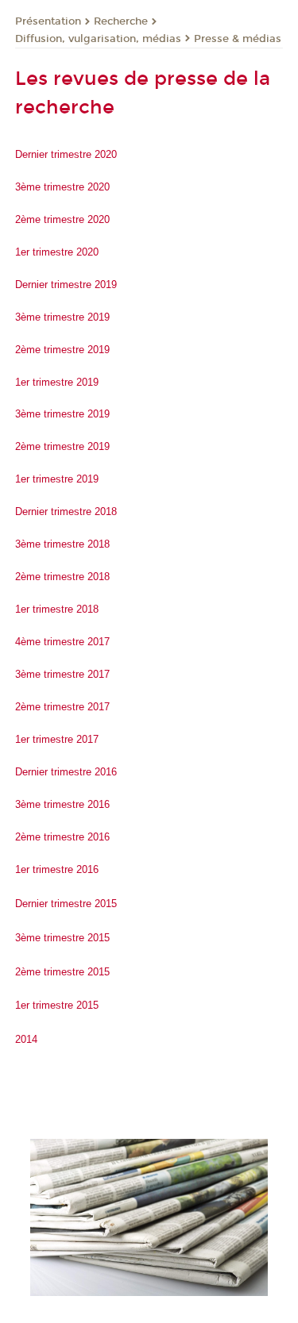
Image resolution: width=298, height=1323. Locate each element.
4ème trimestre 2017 (62, 642)
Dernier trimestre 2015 (66, 904)
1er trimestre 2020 (57, 252)
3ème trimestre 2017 (62, 674)
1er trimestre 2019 (57, 382)
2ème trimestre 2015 (62, 972)
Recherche (121, 21)
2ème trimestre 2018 (62, 577)
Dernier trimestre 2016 (66, 772)
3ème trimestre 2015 (62, 938)
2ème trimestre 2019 (62, 350)
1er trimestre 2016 (57, 869)
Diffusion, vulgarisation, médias (98, 39)
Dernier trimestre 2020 (66, 154)
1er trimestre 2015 (57, 1005)
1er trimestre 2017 (57, 739)
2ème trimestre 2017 (62, 707)
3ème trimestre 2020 (62, 187)
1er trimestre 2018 (57, 609)
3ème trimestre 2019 (62, 317)
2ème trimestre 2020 (62, 219)
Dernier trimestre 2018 (66, 511)
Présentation (48, 21)
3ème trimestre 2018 (62, 544)
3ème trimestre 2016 (62, 804)
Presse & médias (237, 39)
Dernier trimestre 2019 (66, 284)
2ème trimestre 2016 (62, 837)
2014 (26, 1039)
